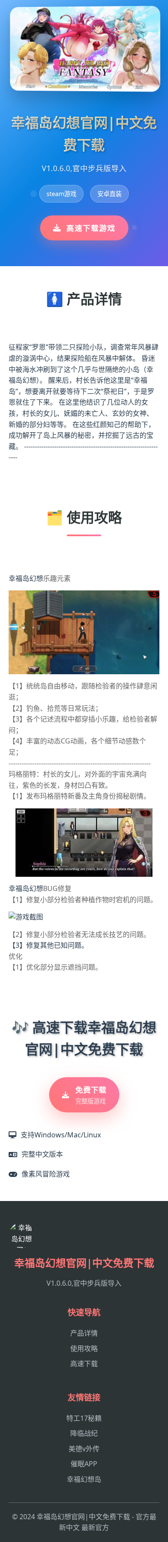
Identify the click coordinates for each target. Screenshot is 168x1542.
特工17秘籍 (84, 1418)
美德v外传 (84, 1448)
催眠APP (84, 1463)
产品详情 (84, 1333)
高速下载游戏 (90, 228)
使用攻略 (84, 1348)
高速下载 (84, 1363)
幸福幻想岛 (84, 1479)
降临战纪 (84, 1433)
